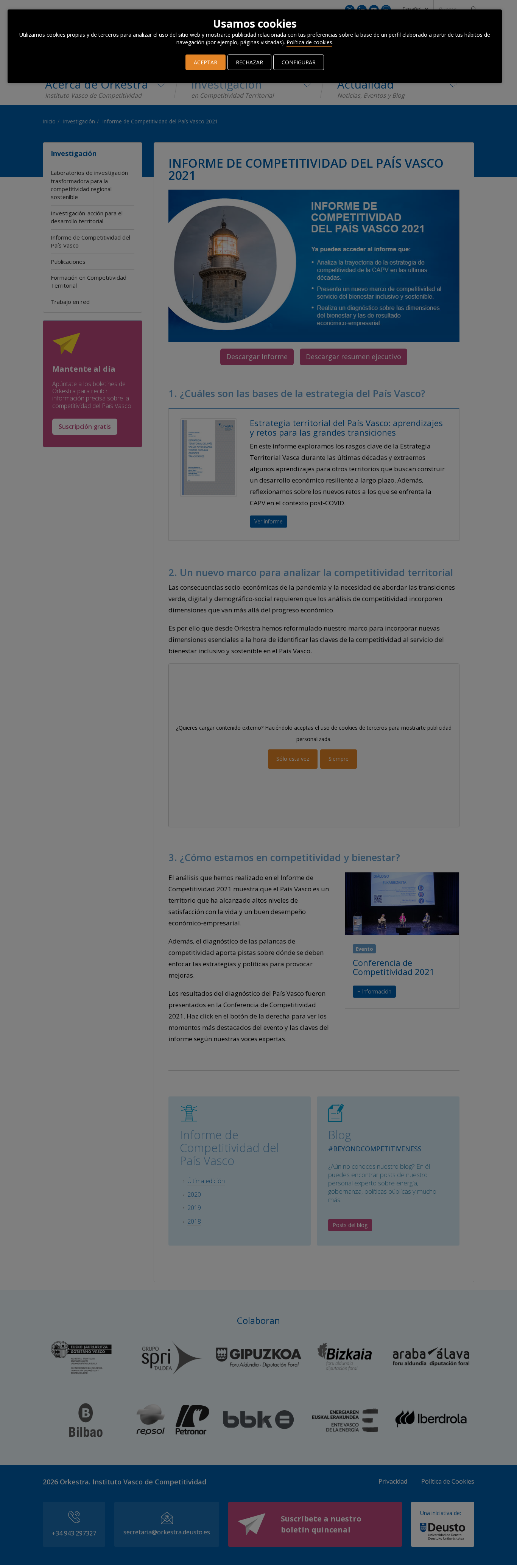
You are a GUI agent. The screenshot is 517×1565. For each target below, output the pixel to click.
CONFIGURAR (299, 62)
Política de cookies (309, 42)
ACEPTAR (205, 62)
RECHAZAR (249, 62)
